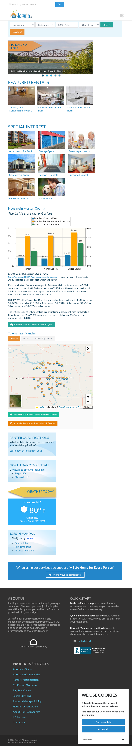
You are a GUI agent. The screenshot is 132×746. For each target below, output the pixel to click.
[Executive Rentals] (21, 186)
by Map (14, 338)
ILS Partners (19, 717)
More (105, 25)
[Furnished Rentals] (81, 163)
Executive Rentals (19, 198)
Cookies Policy (107, 711)
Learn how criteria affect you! (26, 450)
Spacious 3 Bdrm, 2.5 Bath (78, 109)
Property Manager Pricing (27, 701)
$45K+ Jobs (21, 542)
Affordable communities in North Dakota (34, 423)
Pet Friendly (45, 198)
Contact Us (19, 722)
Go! (59, 4)
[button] (49, 378)
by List (26, 338)
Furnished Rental (78, 174)
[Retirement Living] (81, 139)
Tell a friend (84, 640)
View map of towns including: (28, 469)
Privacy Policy (14, 742)
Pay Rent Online (22, 690)
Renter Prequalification (26, 679)
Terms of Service (28, 742)
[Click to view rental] (21, 95)
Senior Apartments (79, 151)
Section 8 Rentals (48, 174)
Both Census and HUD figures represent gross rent (33, 277)
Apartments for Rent (20, 151)
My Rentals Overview (25, 684)
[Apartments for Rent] (21, 139)
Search (15, 31)
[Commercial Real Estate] (21, 163)
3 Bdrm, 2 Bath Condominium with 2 (20, 109)
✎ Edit (78, 407)
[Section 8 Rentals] (51, 163)
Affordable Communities (26, 674)
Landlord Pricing (22, 695)
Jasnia (18, 740)
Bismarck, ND (21, 477)
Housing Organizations (25, 706)
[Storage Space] (51, 139)
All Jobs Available (24, 550)
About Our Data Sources (26, 711)
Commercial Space (19, 174)
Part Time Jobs (22, 546)
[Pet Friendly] (51, 186)
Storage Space (46, 151)
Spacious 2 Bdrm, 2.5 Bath (49, 109)
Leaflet (41, 407)
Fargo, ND (20, 473)
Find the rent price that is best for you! (33, 324)
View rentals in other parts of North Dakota (35, 414)
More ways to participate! (67, 574)
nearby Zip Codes (43, 338)
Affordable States (22, 668)
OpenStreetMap (66, 407)
